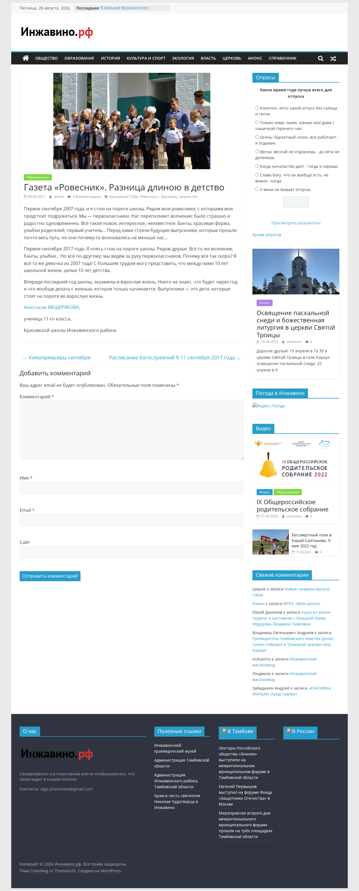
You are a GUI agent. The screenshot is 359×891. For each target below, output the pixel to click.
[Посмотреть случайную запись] (333, 58)
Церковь (232, 58)
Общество (46, 58)
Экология (183, 58)
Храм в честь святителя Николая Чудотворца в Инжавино (177, 801)
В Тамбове (240, 731)
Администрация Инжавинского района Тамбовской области (176, 780)
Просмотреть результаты (296, 222)
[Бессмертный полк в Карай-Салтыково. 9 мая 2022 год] (270, 532)
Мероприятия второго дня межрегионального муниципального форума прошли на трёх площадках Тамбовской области (245, 824)
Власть (208, 58)
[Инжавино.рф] (26, 58)
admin (59, 196)
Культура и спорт (146, 58)
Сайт (25, 542)
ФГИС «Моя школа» (302, 603)
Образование (79, 58)
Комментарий (37, 397)
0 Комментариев (86, 196)
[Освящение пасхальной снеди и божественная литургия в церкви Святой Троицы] (295, 251)
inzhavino (295, 341)
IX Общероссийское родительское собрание (292, 505)
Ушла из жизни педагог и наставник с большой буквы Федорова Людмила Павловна (291, 618)
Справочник (282, 58)
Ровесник (147, 196)
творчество (188, 196)
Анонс (255, 58)
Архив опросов (266, 234)
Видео (264, 492)
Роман (258, 603)
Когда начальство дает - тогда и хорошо (299, 166)
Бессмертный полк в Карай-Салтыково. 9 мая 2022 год (312, 540)
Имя (26, 478)
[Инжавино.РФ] (57, 743)
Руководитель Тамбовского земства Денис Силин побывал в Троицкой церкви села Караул (293, 644)
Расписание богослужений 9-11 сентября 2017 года (175, 357)
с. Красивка (167, 196)
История (110, 58)
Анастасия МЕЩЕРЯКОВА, (52, 307)
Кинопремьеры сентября (56, 357)
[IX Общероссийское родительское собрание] (295, 441)
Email (27, 510)
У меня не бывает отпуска (285, 189)
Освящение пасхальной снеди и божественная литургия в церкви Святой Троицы (296, 323)
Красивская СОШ (123, 196)
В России (303, 731)
